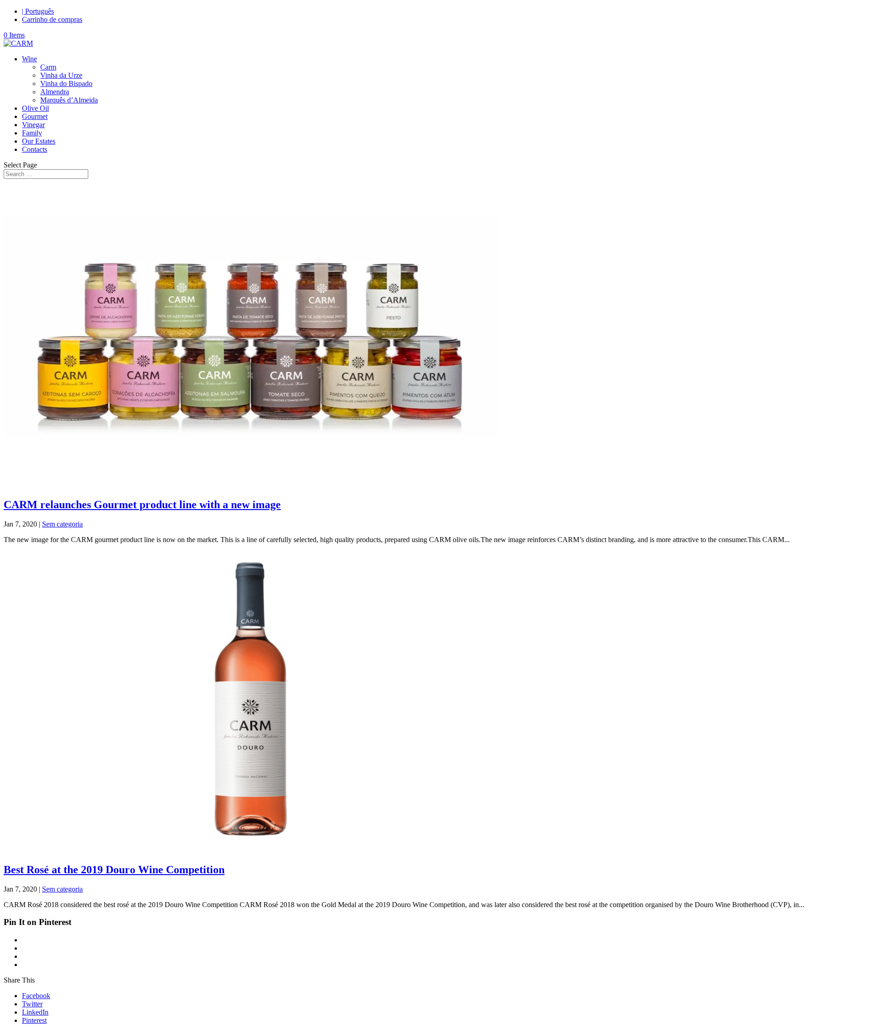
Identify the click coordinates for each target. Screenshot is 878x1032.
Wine (29, 59)
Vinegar (33, 125)
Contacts (34, 149)
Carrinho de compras (52, 19)
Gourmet (35, 116)
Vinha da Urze (61, 75)
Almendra (54, 92)
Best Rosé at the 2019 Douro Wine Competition (114, 870)
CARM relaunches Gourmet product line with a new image (142, 505)
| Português (38, 11)
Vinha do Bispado (66, 83)
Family (32, 133)
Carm (48, 67)
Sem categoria (62, 524)
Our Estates (38, 141)
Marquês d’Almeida (69, 100)
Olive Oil (35, 108)
